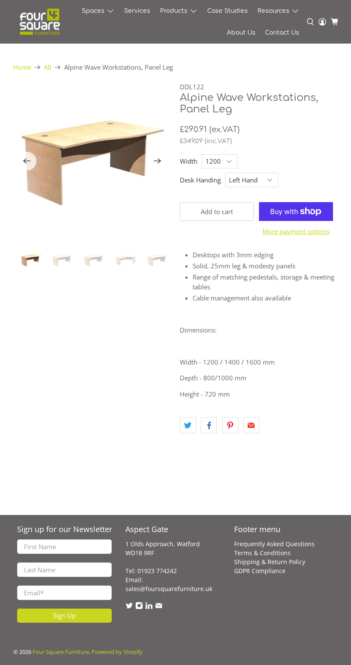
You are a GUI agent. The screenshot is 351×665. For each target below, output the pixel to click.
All (47, 67)
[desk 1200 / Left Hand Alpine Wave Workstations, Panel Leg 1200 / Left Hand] (92, 161)
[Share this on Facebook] (209, 425)
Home (22, 67)
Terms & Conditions (262, 553)
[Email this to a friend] (251, 425)
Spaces (93, 11)
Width (188, 161)
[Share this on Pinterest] (230, 425)
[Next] (157, 161)
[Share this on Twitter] (188, 425)
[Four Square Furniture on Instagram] (139, 607)
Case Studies (227, 11)
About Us (241, 32)
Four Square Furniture (61, 652)
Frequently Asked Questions (274, 544)
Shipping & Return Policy (269, 562)
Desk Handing (200, 180)
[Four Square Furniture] (39, 22)
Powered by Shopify (117, 652)
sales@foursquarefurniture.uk (168, 589)
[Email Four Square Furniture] (159, 607)
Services (137, 11)
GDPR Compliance (260, 571)
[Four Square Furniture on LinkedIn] (149, 607)
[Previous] (27, 161)
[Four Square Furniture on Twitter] (129, 607)
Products (173, 11)
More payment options (296, 231)
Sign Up (64, 615)
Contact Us (282, 32)
